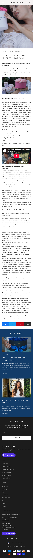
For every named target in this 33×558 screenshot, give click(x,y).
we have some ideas (23, 69)
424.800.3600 (13, 518)
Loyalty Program (6, 486)
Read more (4, 373)
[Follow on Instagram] (3, 538)
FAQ (3, 500)
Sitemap (4, 506)
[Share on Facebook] (5, 324)
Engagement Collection (15, 316)
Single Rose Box (14, 104)
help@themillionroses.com (13, 514)
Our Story (4, 489)
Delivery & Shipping (7, 498)
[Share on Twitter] (12, 324)
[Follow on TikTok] (16, 538)
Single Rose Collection (8, 469)
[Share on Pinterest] (20, 324)
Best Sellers (5, 463)
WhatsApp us (5, 520)
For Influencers (5, 495)
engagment (18, 51)
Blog (3, 492)
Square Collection (6, 478)
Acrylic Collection (6, 472)
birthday (5, 354)
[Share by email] (27, 324)
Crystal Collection (6, 475)
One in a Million (6, 466)
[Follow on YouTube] (12, 538)
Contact (4, 503)
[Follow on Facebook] (7, 538)
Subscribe (16, 438)
